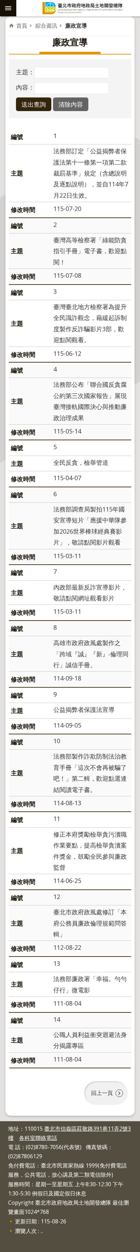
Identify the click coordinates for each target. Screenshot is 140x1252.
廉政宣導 (76, 25)
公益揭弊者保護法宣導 (84, 709)
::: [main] (13, 23)
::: (4, 1125)
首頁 (21, 25)
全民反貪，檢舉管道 (80, 462)
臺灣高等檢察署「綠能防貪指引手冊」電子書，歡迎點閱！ (90, 251)
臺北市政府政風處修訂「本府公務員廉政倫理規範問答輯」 (90, 923)
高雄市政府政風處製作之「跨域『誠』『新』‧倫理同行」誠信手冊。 (90, 654)
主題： (25, 72)
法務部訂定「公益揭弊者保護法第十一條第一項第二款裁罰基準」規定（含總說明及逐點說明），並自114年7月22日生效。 (90, 173)
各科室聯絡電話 (38, 1138)
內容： (25, 87)
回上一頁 (102, 1093)
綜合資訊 (46, 25)
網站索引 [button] (8, 8)
